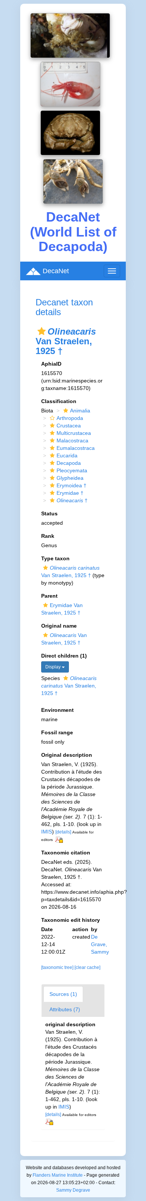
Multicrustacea (74, 433)
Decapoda (69, 463)
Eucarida (67, 455)
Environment (57, 710)
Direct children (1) (64, 656)
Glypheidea (70, 478)
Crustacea (69, 426)
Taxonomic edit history (70, 920)
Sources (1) (63, 994)
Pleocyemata (72, 470)
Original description (66, 755)
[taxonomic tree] (57, 967)
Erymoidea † (71, 485)
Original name (59, 626)
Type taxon (55, 558)
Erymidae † (70, 493)
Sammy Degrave (73, 1190)
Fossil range (57, 732)
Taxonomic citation (65, 853)
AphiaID (51, 364)
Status (49, 513)
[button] (42, 331)
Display (53, 667)
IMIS (46, 832)
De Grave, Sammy (100, 944)
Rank (47, 536)
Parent (49, 596)
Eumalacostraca (76, 448)
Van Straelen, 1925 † (69, 685)
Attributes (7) (64, 1009)
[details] (63, 832)
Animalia (80, 411)
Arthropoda (70, 418)
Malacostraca (72, 440)
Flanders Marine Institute (58, 1175)
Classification (58, 401)
